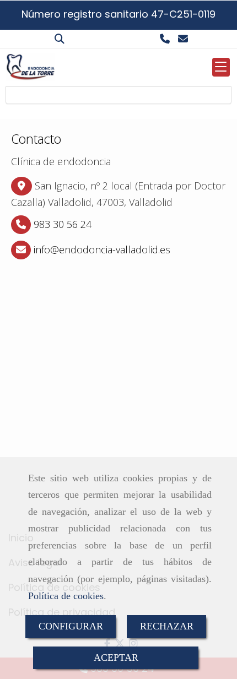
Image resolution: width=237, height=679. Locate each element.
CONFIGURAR (71, 626)
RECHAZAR (166, 626)
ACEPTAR (116, 657)
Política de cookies (66, 595)
